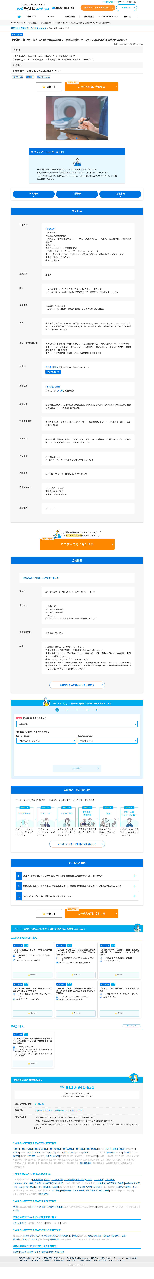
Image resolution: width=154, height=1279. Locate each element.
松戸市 (65, 23)
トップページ (19, 16)
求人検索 (50, 16)
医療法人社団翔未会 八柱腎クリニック (41, 577)
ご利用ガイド (31, 16)
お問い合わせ (105, 1258)
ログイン (126, 7)
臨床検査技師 (59, 1260)
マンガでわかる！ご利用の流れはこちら (77, 844)
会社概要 (77, 193)
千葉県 (57, 23)
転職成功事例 (70, 16)
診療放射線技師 (85, 1260)
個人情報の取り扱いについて (77, 1258)
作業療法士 (35, 1260)
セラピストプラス (117, 1260)
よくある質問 (131, 1258)
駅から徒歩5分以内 (43, 77)
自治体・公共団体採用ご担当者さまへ (49, 1258)
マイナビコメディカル (18, 23)
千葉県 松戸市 (51, 367)
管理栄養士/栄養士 (101, 1260)
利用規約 (94, 1258)
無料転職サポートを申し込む (97, 7)
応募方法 (120, 193)
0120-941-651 (64, 8)
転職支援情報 (89, 16)
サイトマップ (118, 1258)
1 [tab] (77, 138)
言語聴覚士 (47, 1260)
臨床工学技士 (33, 23)
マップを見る (51, 372)
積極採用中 (30, 77)
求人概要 (33, 193)
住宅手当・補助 (17, 77)
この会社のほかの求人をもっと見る (77, 684)
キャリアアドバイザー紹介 (108, 16)
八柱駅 (60, 390)
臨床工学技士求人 (46, 23)
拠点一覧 (127, 16)
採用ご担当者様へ (108, 2)
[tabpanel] (77, 118)
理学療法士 (24, 1260)
